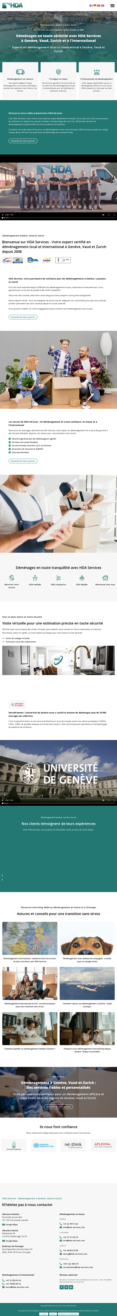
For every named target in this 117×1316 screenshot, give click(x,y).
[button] (33, 875)
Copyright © (44, 1306)
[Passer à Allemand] (95, 5)
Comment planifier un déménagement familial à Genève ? (29, 1049)
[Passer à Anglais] (103, 5)
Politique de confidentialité (68, 1314)
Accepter (43, 1314)
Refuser (53, 1314)
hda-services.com (55, 1306)
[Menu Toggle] (112, 5)
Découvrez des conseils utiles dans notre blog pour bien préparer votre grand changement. (50, 295)
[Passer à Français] (91, 5)
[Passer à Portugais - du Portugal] (99, 5)
